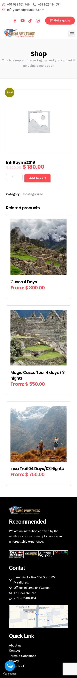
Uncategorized (32, 194)
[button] (71, 33)
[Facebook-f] (15, 20)
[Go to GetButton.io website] (9, 673)
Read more (38, 293)
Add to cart (37, 178)
